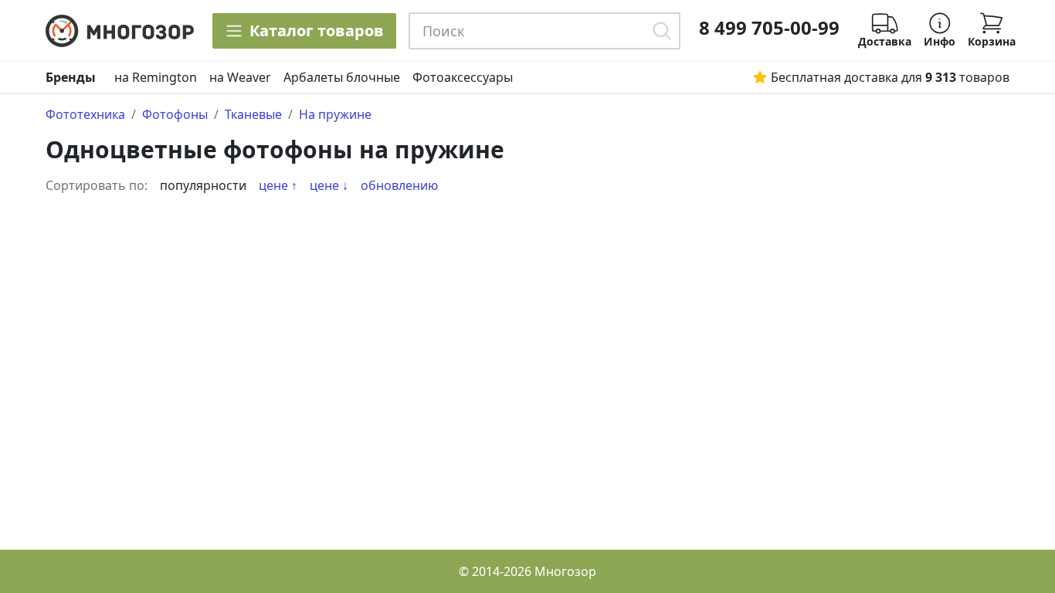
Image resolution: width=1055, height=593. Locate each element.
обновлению (399, 185)
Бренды (71, 77)
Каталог (316, 30)
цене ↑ (278, 185)
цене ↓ (329, 185)
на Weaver (240, 77)
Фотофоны (175, 114)
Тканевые (253, 114)
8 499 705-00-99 (769, 28)
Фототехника (85, 114)
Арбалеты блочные (341, 77)
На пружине (335, 114)
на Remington (155, 77)
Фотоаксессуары (462, 77)
